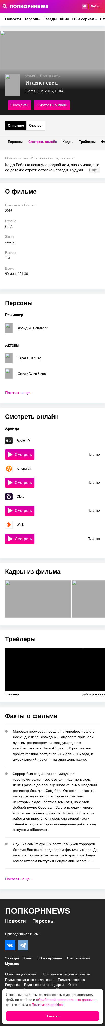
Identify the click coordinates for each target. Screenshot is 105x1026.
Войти (95, 6)
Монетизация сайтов (21, 974)
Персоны (32, 19)
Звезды (50, 19)
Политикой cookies (47, 1005)
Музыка (12, 964)
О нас (72, 985)
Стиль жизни (78, 958)
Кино (64, 19)
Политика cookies (71, 980)
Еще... (94, 170)
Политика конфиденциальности (65, 974)
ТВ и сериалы (85, 19)
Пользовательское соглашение (29, 980)
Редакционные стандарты (44, 985)
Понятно (52, 1016)
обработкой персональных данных (65, 1000)
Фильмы (30, 75)
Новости (13, 19)
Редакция (12, 985)
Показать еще (17, 393)
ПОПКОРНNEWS (37, 910)
